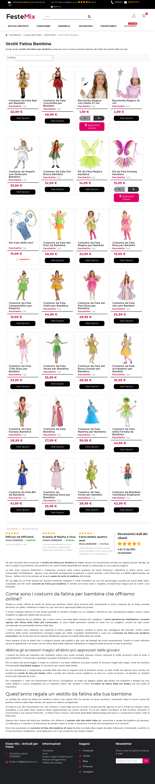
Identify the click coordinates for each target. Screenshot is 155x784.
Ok (145, 760)
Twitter (86, 756)
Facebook (88, 750)
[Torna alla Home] (6, 36)
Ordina (11, 57)
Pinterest (88, 766)
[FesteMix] (22, 16)
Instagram (88, 771)
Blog (85, 761)
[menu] (134, 15)
